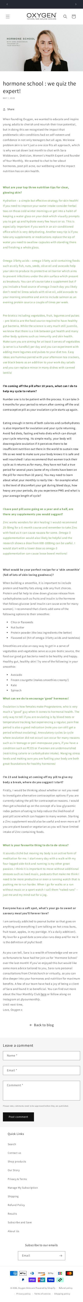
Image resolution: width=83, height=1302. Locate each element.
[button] (7, 16)
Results (12, 1213)
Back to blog (44, 1025)
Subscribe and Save (20, 1222)
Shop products (17, 1161)
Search (12, 1144)
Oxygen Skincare (26, 1287)
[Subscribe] (61, 1255)
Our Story (13, 1170)
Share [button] (10, 109)
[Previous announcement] (7, 4)
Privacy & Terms (17, 1179)
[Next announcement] (76, 4)
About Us (13, 1231)
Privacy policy (23, 1293)
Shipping (13, 1196)
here (43, 994)
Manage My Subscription (23, 1187)
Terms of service (42, 1293)
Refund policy (66, 1288)
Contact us (14, 1153)
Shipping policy (62, 1293)
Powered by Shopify (45, 1287)
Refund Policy (16, 1205)
